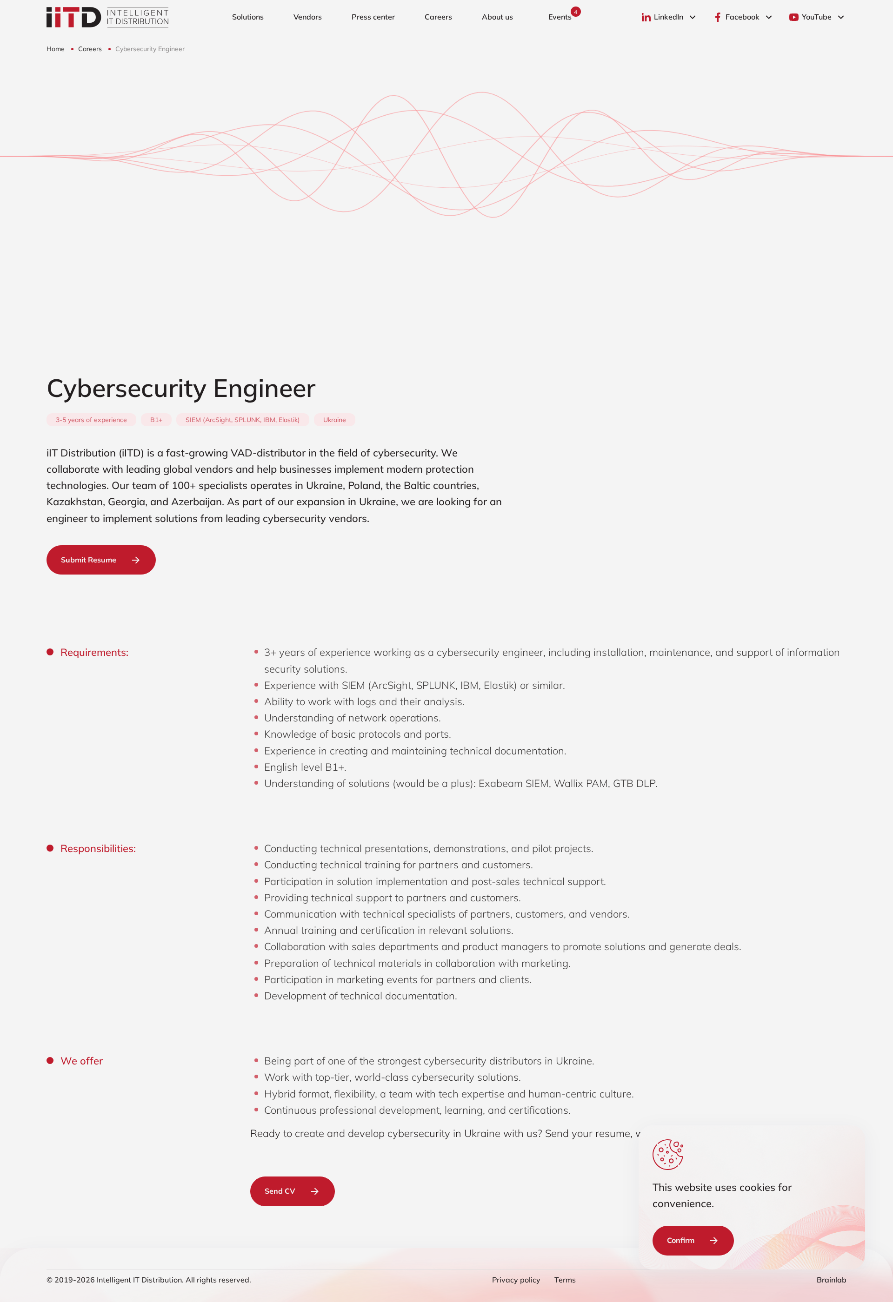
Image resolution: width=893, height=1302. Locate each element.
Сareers (438, 16)
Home (57, 49)
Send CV (280, 1191)
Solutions (248, 16)
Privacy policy (516, 1279)
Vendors (307, 16)
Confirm (680, 1240)
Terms (565, 1279)
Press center (373, 16)
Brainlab (831, 1279)
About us (497, 16)
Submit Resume (88, 559)
